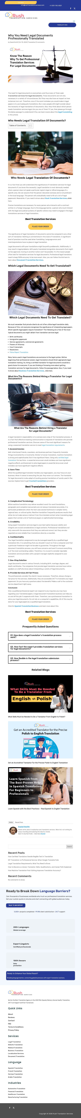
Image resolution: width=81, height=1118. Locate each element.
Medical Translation (15, 1048)
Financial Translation (15, 1091)
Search (69, 846)
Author (11, 822)
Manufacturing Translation (18, 1097)
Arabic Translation (15, 1077)
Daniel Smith (14, 42)
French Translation (15, 1071)
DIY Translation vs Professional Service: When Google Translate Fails (33, 860)
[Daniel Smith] (13, 833)
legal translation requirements (53, 445)
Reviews (11, 1017)
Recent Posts (19, 822)
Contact (11, 1021)
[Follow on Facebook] (70, 8)
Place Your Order (40, 226)
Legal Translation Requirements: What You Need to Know (29, 863)
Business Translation (16, 1051)
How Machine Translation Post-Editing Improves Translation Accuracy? (34, 870)
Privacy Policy (13, 1030)
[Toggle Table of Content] (29, 125)
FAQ (9, 1024)
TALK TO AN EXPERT (15, 905)
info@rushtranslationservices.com (32, 5)
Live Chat (21, 2)
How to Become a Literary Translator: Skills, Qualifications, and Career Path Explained (39, 867)
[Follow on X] (74, 8)
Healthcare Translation (16, 1094)
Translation (31, 42)
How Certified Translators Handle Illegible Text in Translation (30, 857)
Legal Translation (14, 1042)
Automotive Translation (16, 1089)
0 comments (40, 42)
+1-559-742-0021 (55, 5)
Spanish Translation (15, 1068)
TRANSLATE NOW (62, 25)
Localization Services (16, 1053)
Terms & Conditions (16, 1027)
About (10, 1014)
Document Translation (16, 1056)
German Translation (15, 1074)
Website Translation (15, 1045)
